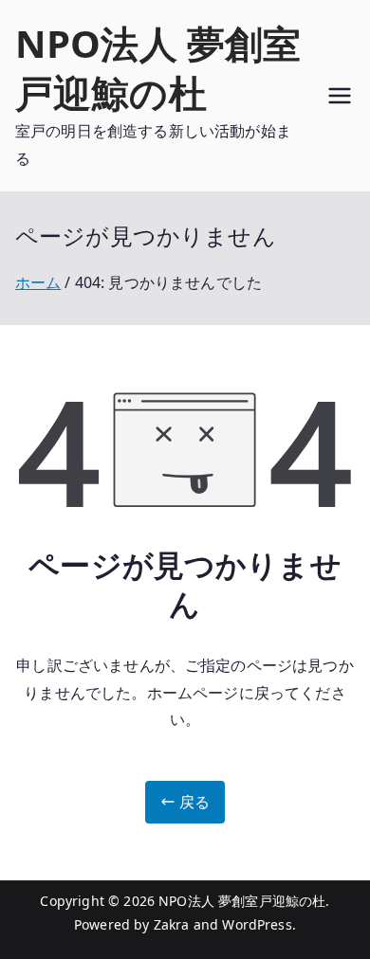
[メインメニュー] (339, 95)
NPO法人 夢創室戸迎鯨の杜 (158, 67)
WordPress (256, 924)
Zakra (172, 924)
